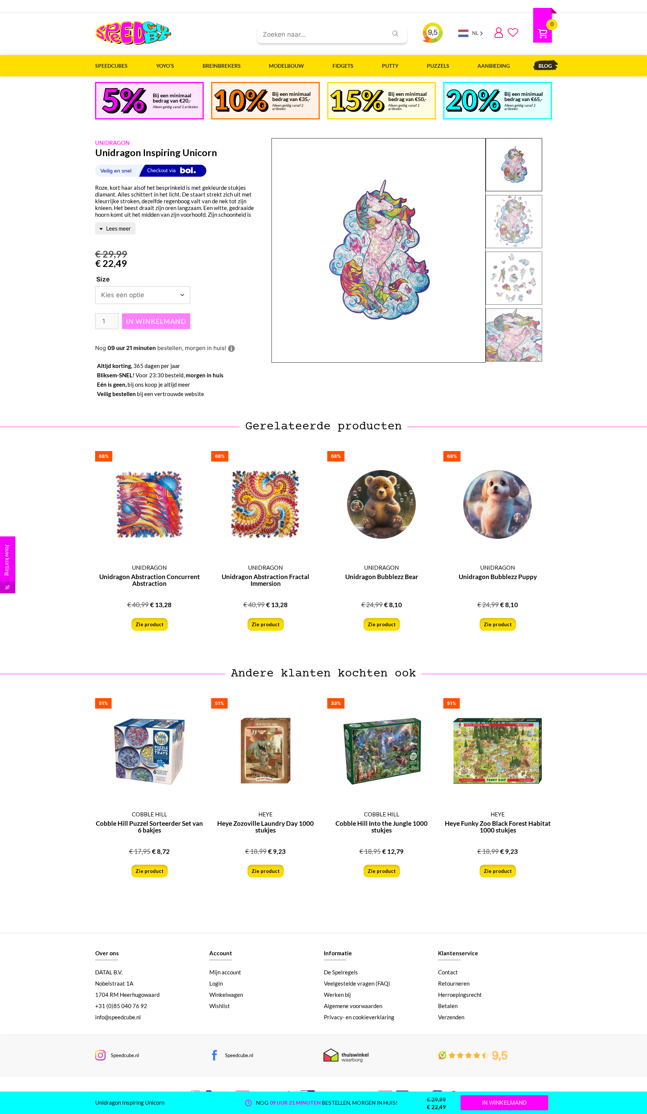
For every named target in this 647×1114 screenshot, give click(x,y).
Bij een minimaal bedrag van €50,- (407, 96)
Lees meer (118, 228)
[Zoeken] (395, 33)
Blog (545, 66)
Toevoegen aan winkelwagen (156, 321)
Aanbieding (493, 66)
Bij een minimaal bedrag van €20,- (172, 98)
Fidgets (342, 66)
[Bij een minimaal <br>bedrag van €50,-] (357, 101)
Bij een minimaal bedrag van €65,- (523, 96)
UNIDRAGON (112, 142)
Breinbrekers (222, 66)
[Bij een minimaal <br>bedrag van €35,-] (241, 100)
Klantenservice (458, 953)
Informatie (338, 953)
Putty (390, 66)
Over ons (107, 953)
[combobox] (319, 34)
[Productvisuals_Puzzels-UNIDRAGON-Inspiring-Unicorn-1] (378, 251)
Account (220, 953)
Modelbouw (286, 66)
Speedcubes (111, 66)
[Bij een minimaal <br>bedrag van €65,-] (473, 100)
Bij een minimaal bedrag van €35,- (291, 96)
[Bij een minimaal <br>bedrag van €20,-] (124, 100)
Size (103, 279)
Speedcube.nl (125, 1055)
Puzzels (438, 66)
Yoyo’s (165, 66)
